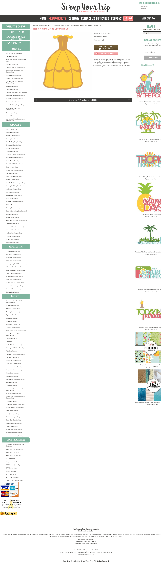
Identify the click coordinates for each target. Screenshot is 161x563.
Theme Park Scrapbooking (14, 75)
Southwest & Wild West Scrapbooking (12, 108)
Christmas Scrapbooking (13, 251)
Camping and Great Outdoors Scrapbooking (14, 82)
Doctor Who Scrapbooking (14, 344)
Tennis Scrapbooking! (12, 223)
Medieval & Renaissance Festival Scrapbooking (15, 389)
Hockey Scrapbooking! (12, 179)
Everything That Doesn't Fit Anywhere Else (14, 301)
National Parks (10, 116)
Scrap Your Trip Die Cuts (13, 455)
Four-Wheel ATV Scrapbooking (15, 164)
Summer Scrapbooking (12, 292)
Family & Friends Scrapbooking (15, 354)
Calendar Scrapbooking (13, 327)
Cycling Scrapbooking (12, 148)
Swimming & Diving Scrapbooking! (16, 220)
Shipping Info (108, 552)
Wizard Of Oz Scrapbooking (14, 432)
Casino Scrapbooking (12, 86)
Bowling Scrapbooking (12, 138)
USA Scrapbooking (11, 56)
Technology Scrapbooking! (14, 423)
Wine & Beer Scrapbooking (14, 429)
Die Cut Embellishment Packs (14, 480)
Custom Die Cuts (11, 471)
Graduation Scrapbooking (13, 363)
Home (35, 25)
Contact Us (99, 552)
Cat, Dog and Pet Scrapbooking (15, 348)
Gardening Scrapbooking (13, 360)
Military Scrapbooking (12, 305)
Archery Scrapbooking (12, 242)
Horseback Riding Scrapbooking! (15, 182)
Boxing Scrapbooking (12, 239)
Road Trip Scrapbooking (13, 102)
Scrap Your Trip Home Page (69, 7)
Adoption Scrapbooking (13, 308)
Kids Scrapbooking (11, 382)
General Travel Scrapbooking (14, 78)
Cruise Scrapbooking (12, 89)
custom (127, 534)
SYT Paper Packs (11, 474)
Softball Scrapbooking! (12, 217)
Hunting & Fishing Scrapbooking (15, 95)
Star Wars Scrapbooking (13, 417)
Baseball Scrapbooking (12, 132)
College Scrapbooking (12, 413)
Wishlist (143, 8)
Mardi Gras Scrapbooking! (14, 279)
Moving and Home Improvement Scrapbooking (15, 119)
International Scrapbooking (14, 53)
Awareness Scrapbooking (13, 324)
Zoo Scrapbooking (11, 112)
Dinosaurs (9, 341)
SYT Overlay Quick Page (13, 465)
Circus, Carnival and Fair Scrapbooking (13, 334)
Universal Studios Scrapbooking (15, 67)
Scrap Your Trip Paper (12, 452)
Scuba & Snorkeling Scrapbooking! (16, 211)
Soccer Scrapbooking (12, 214)
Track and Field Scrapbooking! (15, 226)
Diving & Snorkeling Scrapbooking (16, 92)
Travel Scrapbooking (137, 534)
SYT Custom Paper (11, 468)
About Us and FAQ (70, 552)
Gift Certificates (82, 554)
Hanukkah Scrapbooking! (13, 289)
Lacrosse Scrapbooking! (13, 192)
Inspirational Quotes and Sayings (15, 379)
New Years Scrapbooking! (13, 254)
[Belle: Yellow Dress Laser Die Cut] (62, 90)
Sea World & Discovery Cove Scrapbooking (14, 71)
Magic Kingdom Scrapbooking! (70, 25)
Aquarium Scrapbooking (13, 315)
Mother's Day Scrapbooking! (14, 276)
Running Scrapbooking (12, 208)
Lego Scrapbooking (11, 385)
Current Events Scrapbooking (14, 435)
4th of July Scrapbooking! (13, 260)
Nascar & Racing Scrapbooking (15, 98)
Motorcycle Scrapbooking (13, 393)
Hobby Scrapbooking (12, 376)
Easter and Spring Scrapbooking (15, 270)
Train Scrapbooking (12, 426)
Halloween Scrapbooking (13, 257)
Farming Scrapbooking (12, 357)
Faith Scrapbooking (11, 351)
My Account (144, 6)
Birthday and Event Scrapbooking (16, 330)
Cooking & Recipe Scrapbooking (15, 404)
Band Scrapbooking (11, 129)
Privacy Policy (81, 552)
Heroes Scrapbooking (12, 373)
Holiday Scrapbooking (63, 536)
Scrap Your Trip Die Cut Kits (14, 449)
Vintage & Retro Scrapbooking (15, 407)
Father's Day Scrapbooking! (14, 273)
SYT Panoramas (10, 458)
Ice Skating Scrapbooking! (14, 189)
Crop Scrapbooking (11, 338)
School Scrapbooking (12, 410)
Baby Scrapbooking (11, 318)
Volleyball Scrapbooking (13, 230)
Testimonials (90, 552)
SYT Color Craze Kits (12, 477)
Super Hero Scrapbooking (13, 420)
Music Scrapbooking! (12, 198)
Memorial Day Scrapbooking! (14, 286)
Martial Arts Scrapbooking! (14, 195)
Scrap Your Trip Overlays (13, 461)
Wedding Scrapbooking (75, 536)
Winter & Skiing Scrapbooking (15, 105)
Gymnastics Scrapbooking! (14, 176)
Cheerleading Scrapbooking (14, 142)
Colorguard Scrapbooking (13, 145)
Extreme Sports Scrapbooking (14, 157)
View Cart (91, 554)
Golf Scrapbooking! (12, 173)
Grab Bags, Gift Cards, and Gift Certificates (15, 445)
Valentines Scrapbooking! (13, 267)
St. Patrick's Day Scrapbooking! (15, 282)
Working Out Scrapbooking (14, 233)
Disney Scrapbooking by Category (49, 25)
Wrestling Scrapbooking (13, 236)
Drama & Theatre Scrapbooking (15, 154)
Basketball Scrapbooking (13, 135)
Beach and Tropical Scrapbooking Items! (16, 60)
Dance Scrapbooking (12, 151)
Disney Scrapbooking (12, 64)
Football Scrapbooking (12, 160)
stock (121, 534)
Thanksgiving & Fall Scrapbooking (16, 264)
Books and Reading (11, 321)
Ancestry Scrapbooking (13, 312)
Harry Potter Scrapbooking (14, 370)
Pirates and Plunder (11, 401)
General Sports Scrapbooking (14, 170)
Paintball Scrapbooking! (13, 204)
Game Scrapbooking (12, 167)
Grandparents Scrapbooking (14, 366)
